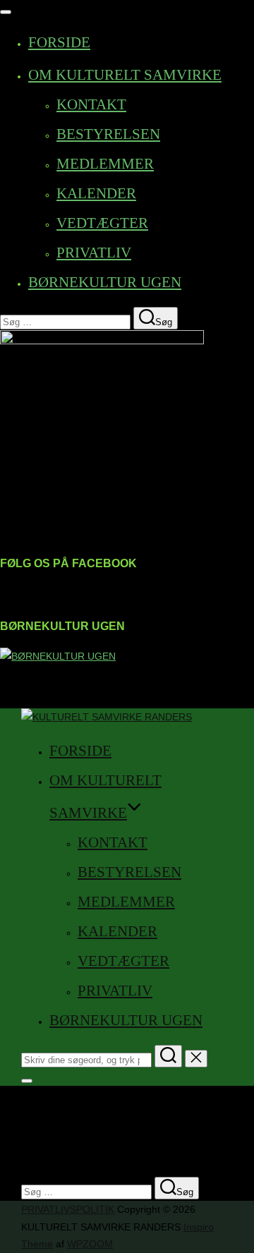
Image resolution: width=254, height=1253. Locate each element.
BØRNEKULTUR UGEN (104, 282)
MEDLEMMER (105, 163)
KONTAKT (91, 104)
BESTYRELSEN (108, 134)
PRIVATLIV (93, 252)
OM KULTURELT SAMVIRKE (125, 74)
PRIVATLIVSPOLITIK (67, 1209)
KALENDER (96, 193)
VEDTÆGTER (102, 222)
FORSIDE (59, 42)
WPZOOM (90, 1243)
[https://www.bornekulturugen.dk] (58, 656)
